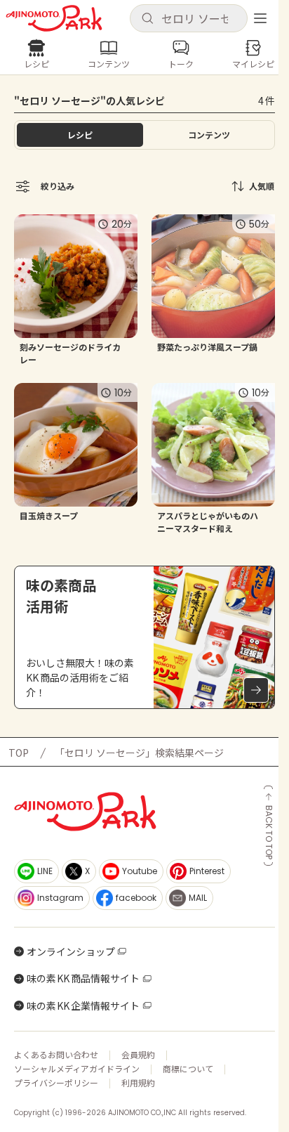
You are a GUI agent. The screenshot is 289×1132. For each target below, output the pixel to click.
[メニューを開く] (260, 18)
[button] (189, 18)
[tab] (209, 135)
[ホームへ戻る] (54, 18)
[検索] (147, 19)
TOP (18, 753)
